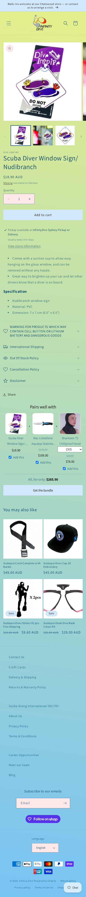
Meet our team (19, 765)
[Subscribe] (65, 803)
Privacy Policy (18, 726)
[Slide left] (5, 136)
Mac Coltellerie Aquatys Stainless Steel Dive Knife (43, 441)
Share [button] (12, 394)
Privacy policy (22, 887)
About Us (15, 716)
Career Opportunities (24, 755)
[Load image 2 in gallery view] (43, 135)
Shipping (8, 182)
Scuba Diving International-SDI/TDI (34, 706)
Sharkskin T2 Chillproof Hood (70, 441)
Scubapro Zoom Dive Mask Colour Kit (59, 624)
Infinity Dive (26, 880)
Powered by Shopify (45, 880)
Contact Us (16, 657)
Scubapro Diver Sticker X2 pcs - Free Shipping (22, 624)
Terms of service (44, 887)
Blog (12, 775)
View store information (24, 246)
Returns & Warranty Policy (27, 687)
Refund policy (68, 880)
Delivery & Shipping (22, 677)
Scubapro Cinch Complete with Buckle (22, 565)
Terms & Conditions (23, 736)
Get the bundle (43, 490)
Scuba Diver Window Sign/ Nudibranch (16, 441)
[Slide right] (81, 136)
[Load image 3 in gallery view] (65, 135)
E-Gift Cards (17, 667)
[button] (9, 23)
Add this (18, 457)
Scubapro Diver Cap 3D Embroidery (57, 565)
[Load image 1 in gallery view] (21, 135)
